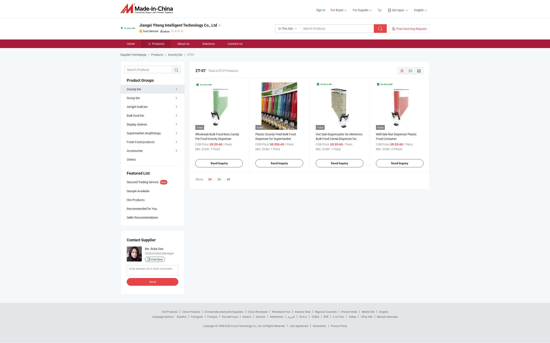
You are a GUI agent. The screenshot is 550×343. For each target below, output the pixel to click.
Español (181, 316)
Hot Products (169, 311)
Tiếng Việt (367, 316)
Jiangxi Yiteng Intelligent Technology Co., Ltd (178, 25)
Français (212, 316)
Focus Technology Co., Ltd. (247, 326)
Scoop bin (133, 98)
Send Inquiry (219, 163)
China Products (191, 311)
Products (158, 44)
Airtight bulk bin (137, 107)
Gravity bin (134, 89)
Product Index (349, 311)
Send (152, 282)
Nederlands (276, 316)
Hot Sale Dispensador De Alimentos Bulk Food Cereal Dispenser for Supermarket (339, 138)
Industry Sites (302, 311)
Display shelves (137, 124)
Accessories (135, 151)
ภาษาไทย (338, 316)
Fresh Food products (140, 142)
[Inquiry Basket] (380, 10)
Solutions (208, 44)
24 (210, 179)
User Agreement (299, 326)
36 (219, 179)
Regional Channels (326, 311)
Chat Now (157, 259)
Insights (383, 311)
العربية (291, 316)
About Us (183, 44)
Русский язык (230, 316)
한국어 (303, 316)
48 (228, 179)
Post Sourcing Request (411, 29)
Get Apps (398, 10)
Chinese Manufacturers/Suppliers (224, 311)
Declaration (319, 326)
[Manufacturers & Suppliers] (148, 8)
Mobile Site (368, 311)
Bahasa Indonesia (387, 316)
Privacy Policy (339, 326)
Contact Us (235, 44)
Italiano (247, 316)
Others (131, 159)
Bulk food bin (135, 115)
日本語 (315, 316)
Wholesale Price (281, 311)
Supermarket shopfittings (144, 133)
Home (131, 44)
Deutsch (260, 316)
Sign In (320, 10)
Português (197, 316)
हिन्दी (326, 316)
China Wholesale (257, 311)
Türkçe (352, 316)
